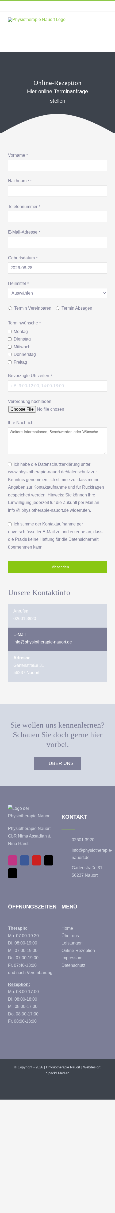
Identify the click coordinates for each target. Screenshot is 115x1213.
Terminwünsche (24, 323)
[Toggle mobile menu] (105, 25)
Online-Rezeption (78, 950)
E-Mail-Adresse (24, 232)
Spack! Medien (57, 1073)
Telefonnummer (24, 206)
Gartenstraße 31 (28, 665)
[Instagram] (12, 860)
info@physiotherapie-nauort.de (42, 642)
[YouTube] (36, 860)
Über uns (70, 935)
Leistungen (72, 943)
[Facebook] (24, 860)
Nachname (20, 180)
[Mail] (48, 860)
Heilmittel (18, 283)
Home (67, 928)
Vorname (18, 155)
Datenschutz (73, 965)
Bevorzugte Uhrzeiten (30, 375)
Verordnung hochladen (29, 401)
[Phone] (12, 873)
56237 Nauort (26, 672)
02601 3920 (24, 618)
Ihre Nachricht (21, 422)
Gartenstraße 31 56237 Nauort (87, 871)
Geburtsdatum (22, 258)
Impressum (72, 958)
